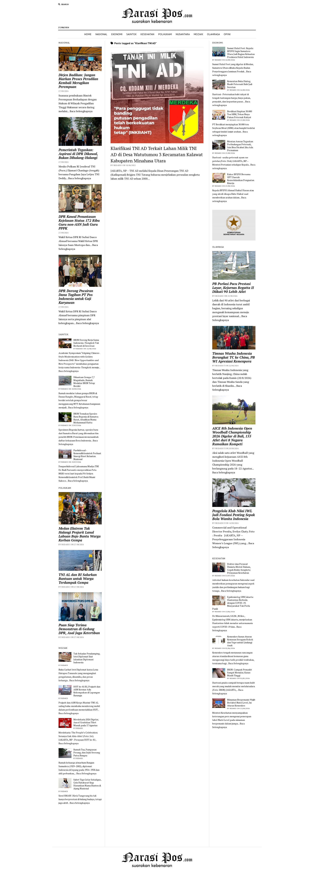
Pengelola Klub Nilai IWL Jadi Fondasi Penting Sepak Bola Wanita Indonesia (233, 515)
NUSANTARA (183, 34)
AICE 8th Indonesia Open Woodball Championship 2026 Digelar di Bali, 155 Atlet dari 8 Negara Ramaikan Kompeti (232, 436)
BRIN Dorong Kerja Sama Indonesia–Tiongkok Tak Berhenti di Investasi (86, 342)
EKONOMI (116, 34)
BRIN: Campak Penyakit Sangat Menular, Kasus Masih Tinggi (239, 672)
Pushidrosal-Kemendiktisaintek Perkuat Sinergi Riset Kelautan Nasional (87, 455)
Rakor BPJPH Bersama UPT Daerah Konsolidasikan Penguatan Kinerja (240, 179)
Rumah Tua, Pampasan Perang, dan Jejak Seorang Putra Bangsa (86, 752)
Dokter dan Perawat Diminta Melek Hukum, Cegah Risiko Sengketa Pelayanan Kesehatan (239, 568)
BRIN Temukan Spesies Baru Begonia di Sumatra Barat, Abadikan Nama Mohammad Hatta (85, 418)
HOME (87, 34)
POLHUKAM (165, 34)
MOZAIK (198, 34)
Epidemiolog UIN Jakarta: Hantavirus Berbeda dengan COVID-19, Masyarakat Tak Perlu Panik (233, 603)
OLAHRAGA (213, 34)
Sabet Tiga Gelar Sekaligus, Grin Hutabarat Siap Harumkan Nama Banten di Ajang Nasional (87, 784)
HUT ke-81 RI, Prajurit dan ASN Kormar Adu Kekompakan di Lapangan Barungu (86, 691)
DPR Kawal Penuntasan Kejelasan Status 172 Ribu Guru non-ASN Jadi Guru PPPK (79, 222)
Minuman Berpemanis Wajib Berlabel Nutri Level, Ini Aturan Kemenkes (241, 702)
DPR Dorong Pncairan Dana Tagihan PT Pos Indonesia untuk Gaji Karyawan (76, 296)
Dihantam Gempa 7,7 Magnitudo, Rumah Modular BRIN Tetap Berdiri (84, 382)
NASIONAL (101, 34)
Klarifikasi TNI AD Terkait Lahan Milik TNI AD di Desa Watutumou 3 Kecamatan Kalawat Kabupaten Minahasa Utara (157, 154)
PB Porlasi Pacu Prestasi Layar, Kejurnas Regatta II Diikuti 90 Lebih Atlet (233, 288)
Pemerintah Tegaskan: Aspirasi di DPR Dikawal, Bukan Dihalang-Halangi (78, 154)
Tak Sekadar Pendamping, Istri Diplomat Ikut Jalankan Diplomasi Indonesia (86, 658)
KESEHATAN (147, 34)
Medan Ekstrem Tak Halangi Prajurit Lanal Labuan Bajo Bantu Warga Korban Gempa (80, 534)
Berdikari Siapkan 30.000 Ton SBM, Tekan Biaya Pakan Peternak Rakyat (239, 114)
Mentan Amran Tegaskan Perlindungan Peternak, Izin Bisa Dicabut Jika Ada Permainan (240, 146)
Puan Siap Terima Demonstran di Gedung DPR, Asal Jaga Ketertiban (79, 629)
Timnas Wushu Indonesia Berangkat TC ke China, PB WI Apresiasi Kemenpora (233, 357)
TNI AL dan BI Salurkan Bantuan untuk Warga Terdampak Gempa (78, 578)
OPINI (227, 34)
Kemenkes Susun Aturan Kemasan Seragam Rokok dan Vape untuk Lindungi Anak (240, 641)
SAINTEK (131, 34)
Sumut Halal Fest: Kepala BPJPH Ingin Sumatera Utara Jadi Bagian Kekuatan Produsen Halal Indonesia (241, 53)
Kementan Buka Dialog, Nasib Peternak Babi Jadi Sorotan (239, 84)
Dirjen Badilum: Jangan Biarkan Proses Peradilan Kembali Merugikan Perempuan (78, 81)
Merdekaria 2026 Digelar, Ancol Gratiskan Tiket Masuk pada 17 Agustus (86, 722)
